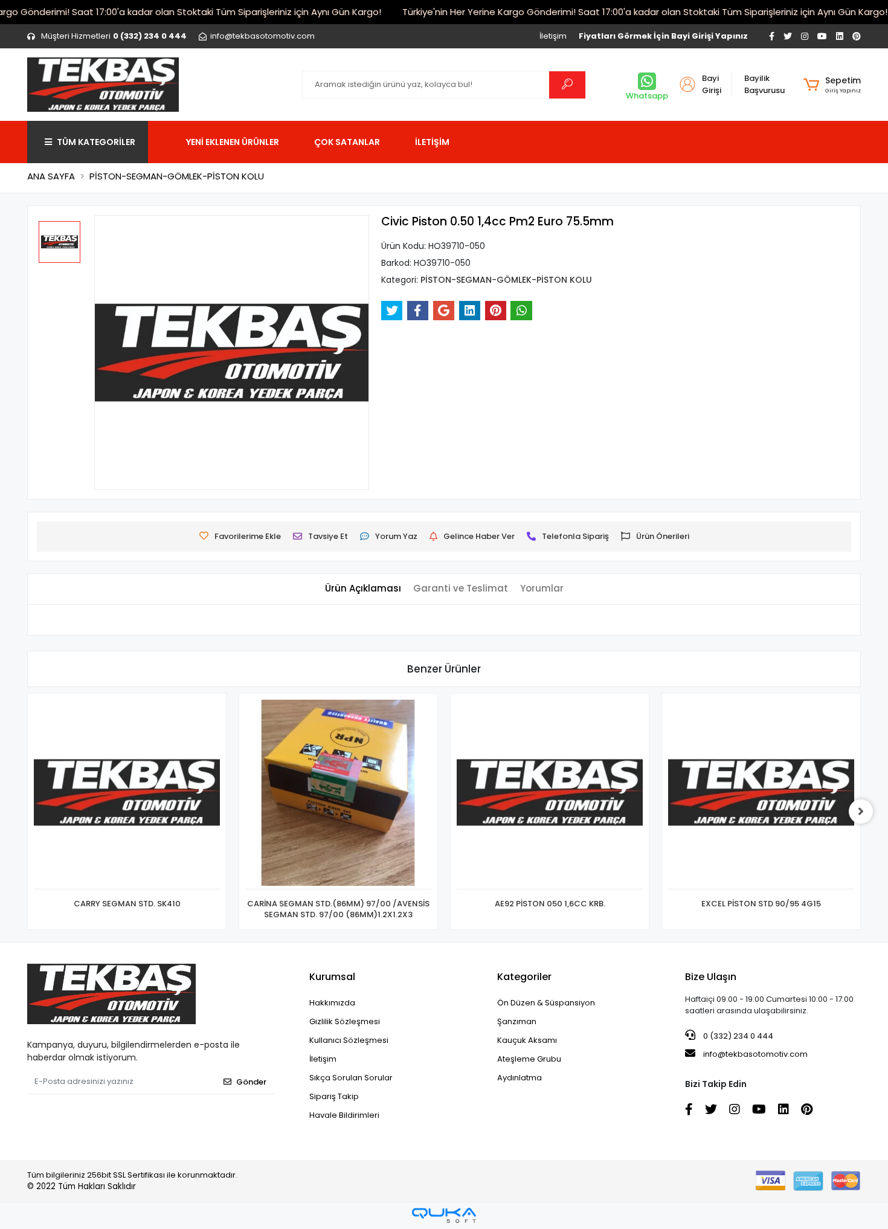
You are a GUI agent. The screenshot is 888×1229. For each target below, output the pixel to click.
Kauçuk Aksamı (527, 1040)
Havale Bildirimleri (344, 1115)
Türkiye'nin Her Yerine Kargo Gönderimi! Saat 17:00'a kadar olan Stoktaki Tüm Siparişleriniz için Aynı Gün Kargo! (644, 11)
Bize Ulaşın (710, 977)
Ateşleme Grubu (529, 1059)
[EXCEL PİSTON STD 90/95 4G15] (761, 794)
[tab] (363, 589)
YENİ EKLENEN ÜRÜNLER (232, 142)
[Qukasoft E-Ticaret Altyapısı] (444, 1215)
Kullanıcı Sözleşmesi (348, 1040)
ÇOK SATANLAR (347, 142)
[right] (861, 811)
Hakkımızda (332, 1002)
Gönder (251, 1082)
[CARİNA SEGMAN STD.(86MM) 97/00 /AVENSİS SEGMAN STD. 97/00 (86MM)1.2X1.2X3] (338, 794)
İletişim (553, 36)
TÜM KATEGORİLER (96, 142)
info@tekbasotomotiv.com (755, 1054)
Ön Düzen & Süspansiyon (546, 1002)
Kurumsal (332, 977)
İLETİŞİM (432, 142)
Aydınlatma (519, 1077)
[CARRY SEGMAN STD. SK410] (127, 794)
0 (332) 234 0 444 (737, 1036)
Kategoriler (524, 977)
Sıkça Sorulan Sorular (351, 1077)
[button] (832, 84)
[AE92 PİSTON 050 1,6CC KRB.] (550, 794)
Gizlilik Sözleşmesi (344, 1021)
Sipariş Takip (334, 1096)
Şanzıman (516, 1021)
